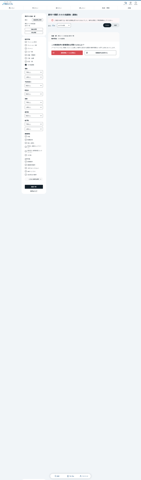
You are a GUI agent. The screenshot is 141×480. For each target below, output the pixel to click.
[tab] (107, 25)
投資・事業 (106, 8)
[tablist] (111, 25)
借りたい (59, 8)
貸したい (82, 8)
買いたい (12, 8)
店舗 (129, 8)
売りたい (35, 8)
